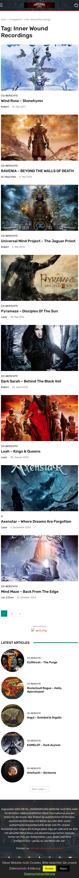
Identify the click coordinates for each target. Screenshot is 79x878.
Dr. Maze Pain (8, 176)
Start (3, 19)
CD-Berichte (9, 95)
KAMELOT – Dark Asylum (44, 745)
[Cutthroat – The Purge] (12, 660)
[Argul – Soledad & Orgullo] (12, 715)
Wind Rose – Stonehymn (22, 101)
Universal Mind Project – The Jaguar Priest (38, 241)
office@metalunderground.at (46, 848)
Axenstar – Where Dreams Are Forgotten (36, 521)
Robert (5, 106)
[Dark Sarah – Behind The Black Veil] (39, 348)
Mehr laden (38, 789)
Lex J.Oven (7, 597)
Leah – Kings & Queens (20, 451)
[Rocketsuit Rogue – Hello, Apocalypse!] (12, 688)
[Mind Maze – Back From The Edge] (39, 558)
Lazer (4, 317)
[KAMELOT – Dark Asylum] (12, 743)
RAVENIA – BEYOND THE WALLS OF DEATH (37, 171)
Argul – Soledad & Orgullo (44, 717)
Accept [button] (49, 868)
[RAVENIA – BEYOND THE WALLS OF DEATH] (39, 138)
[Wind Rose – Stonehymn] (39, 68)
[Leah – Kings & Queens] (39, 418)
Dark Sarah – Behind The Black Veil (31, 381)
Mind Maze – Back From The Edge (29, 591)
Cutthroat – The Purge (42, 662)
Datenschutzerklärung (39, 874)
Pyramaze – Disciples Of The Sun (29, 311)
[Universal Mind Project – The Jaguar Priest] (39, 208)
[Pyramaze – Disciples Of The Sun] (39, 278)
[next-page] (20, 613)
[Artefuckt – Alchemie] (12, 770)
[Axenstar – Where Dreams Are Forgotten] (39, 488)
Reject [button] (63, 868)
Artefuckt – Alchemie (41, 772)
